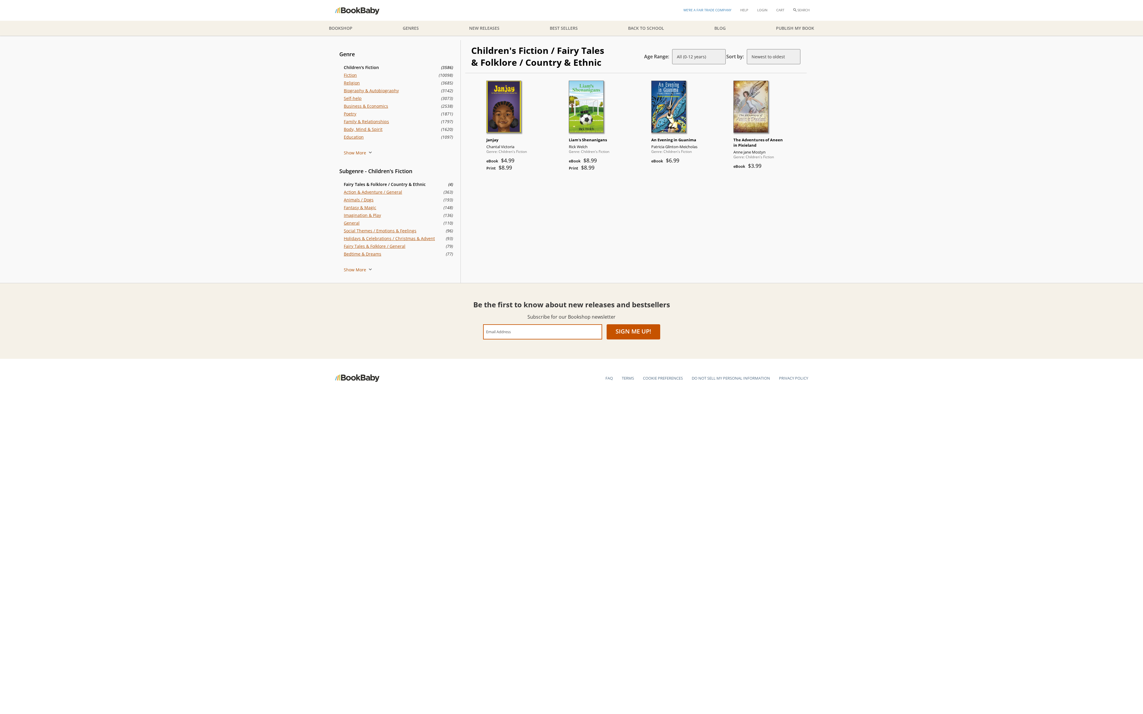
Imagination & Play (362, 215)
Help (744, 10)
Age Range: (656, 56)
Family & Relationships (366, 121)
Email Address (498, 331)
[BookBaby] (362, 10)
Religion (352, 83)
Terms (628, 378)
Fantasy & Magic (360, 207)
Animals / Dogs (359, 200)
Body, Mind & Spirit (363, 129)
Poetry (350, 114)
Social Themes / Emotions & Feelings (380, 231)
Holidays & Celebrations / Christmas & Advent (389, 238)
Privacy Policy (793, 378)
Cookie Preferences (663, 378)
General (352, 223)
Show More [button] (355, 153)
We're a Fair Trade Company (707, 10)
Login (762, 10)
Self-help (353, 98)
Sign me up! (633, 331)
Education (354, 137)
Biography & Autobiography (371, 90)
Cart (780, 10)
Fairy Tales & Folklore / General (374, 246)
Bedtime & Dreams (362, 254)
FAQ (609, 378)
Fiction (350, 75)
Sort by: (735, 56)
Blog (720, 28)
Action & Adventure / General (373, 192)
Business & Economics (366, 106)
